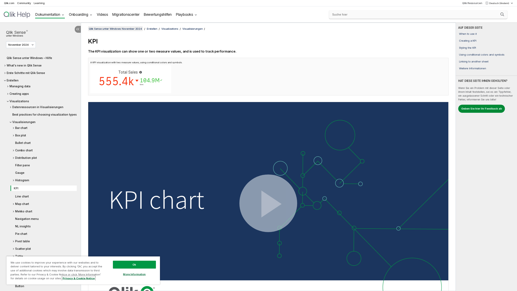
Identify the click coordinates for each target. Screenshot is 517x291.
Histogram (22, 180)
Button (19, 286)
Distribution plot (26, 157)
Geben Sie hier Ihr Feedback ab (481, 108)
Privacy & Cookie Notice (79, 278)
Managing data (19, 86)
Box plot (20, 135)
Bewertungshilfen (158, 14)
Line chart (22, 196)
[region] (83, 270)
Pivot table (22, 241)
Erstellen (13, 80)
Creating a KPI (467, 40)
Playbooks (184, 14)
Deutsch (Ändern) (499, 3)
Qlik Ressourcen (472, 3)
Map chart (22, 204)
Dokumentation (47, 14)
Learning (39, 3)
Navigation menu (27, 218)
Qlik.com (9, 3)
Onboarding (78, 14)
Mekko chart (23, 211)
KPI (16, 188)
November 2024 (18, 44)
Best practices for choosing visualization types (44, 114)
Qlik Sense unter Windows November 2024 (115, 28)
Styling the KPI (467, 47)
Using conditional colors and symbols (481, 54)
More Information (134, 274)
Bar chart (21, 128)
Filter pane (22, 165)
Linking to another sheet (474, 61)
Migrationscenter (126, 14)
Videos (102, 14)
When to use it (468, 33)
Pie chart (21, 233)
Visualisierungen (24, 122)
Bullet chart (23, 142)
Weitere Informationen (472, 68)
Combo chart (24, 150)
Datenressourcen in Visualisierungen (37, 107)
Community (24, 3)
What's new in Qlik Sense (24, 65)
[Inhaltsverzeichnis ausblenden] (78, 29)
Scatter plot (23, 248)
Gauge (19, 172)
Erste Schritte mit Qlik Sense (26, 73)
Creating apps (19, 93)
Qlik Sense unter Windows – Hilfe (29, 58)
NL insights (22, 226)
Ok (134, 264)
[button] (502, 14)
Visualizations (19, 101)
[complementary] (486, 157)
